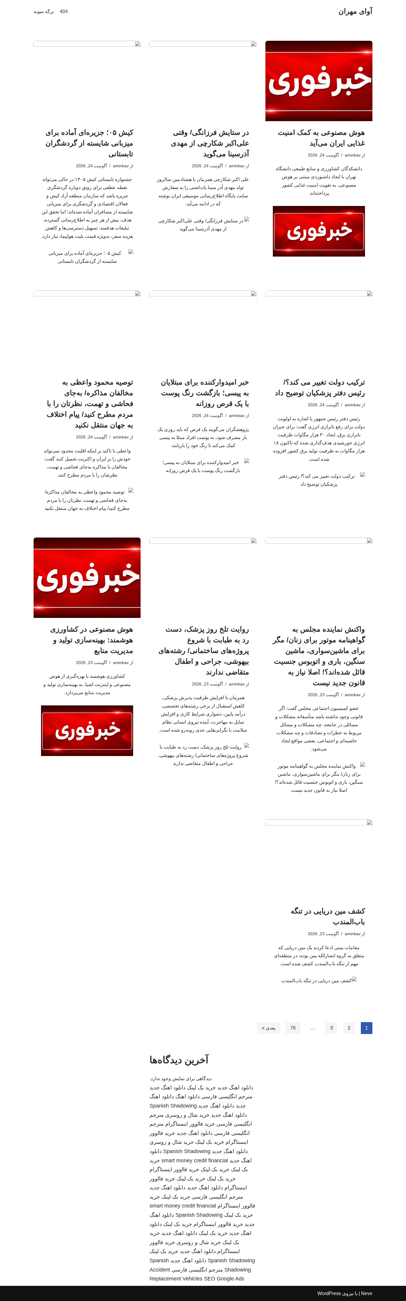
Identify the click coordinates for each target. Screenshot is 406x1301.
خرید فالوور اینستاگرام (190, 1124)
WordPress (329, 1293)
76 (293, 1027)
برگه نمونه (44, 11)
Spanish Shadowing (173, 1106)
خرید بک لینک (201, 1088)
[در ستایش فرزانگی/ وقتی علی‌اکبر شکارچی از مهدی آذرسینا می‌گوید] (203, 81)
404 (64, 11)
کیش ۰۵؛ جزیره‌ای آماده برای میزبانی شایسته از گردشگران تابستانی (89, 143)
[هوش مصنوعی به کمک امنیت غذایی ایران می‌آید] (318, 81)
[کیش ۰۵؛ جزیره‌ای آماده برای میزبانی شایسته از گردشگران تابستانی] (87, 81)
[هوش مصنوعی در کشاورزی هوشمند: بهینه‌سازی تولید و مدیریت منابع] (87, 578)
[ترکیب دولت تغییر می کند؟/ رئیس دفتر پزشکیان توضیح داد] (318, 331)
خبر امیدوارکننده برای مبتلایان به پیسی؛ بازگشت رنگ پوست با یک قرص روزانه (205, 392)
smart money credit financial (194, 1160)
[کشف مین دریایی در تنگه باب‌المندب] (318, 859)
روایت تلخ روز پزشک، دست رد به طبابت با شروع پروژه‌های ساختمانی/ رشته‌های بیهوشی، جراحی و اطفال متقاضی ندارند (203, 650)
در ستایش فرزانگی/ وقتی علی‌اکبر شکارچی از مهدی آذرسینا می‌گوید (210, 143)
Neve (366, 1293)
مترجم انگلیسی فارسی (227, 1096)
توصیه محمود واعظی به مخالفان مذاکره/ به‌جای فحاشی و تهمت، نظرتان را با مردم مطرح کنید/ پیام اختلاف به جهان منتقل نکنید (90, 403)
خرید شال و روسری (187, 1115)
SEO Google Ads (224, 1279)
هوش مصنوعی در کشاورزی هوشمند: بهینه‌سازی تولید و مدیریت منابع (91, 640)
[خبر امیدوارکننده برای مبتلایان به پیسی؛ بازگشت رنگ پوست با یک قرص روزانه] (203, 331)
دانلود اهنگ (187, 1096)
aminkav (353, 155)
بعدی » (269, 1027)
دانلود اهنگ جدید (235, 1088)
